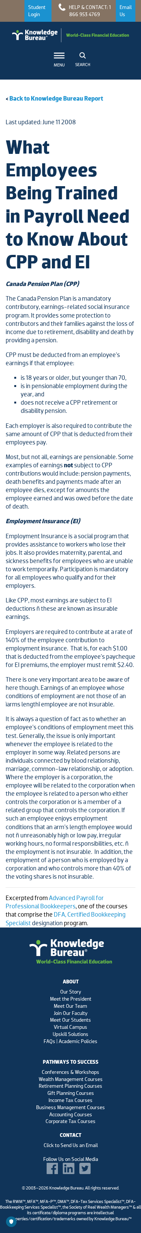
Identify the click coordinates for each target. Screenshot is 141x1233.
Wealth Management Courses (71, 1079)
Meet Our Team (70, 1006)
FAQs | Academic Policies (70, 1041)
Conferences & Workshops (70, 1072)
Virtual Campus (70, 1027)
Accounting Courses (70, 1114)
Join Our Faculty (71, 1013)
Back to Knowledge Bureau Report (56, 98)
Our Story (70, 992)
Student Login (36, 10)
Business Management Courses (70, 1107)
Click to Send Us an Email (71, 1145)
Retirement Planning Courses (70, 1086)
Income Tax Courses (70, 1100)
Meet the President (70, 999)
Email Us (126, 10)
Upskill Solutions (70, 1034)
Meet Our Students (70, 1020)
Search (82, 64)
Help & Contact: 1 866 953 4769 (89, 10)
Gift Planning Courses (70, 1093)
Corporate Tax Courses (70, 1121)
